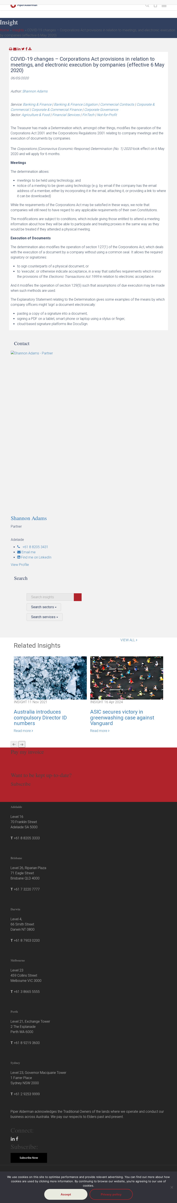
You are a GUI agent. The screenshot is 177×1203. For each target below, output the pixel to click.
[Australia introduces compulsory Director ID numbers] (50, 678)
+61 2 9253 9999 (27, 1094)
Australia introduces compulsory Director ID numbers (40, 717)
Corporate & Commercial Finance (57, 110)
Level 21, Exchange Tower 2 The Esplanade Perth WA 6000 (30, 1026)
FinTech (88, 115)
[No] (171, 1187)
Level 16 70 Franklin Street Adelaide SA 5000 (24, 822)
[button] (164, 5)
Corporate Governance (101, 110)
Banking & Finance (37, 104)
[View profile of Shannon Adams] (90, 430)
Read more (23, 731)
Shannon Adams (34, 91)
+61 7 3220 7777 (27, 889)
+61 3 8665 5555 (27, 992)
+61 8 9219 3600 (27, 1043)
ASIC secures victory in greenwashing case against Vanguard (122, 717)
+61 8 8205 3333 (27, 838)
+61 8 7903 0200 (27, 940)
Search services (43, 617)
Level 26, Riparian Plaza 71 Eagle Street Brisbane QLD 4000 (28, 873)
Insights (18, 30)
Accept (66, 1194)
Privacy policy (111, 1194)
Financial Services (66, 115)
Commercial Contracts (117, 104)
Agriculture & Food (36, 115)
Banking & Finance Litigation (76, 104)
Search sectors (43, 607)
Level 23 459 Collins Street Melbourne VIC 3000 (26, 975)
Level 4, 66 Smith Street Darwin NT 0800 (23, 924)
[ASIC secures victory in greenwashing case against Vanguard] (126, 678)
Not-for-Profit (107, 115)
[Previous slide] (14, 744)
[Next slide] (21, 744)
